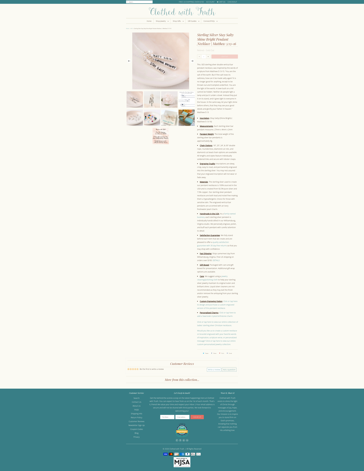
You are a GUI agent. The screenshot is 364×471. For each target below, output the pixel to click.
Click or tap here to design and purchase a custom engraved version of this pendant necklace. (217, 304)
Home (149, 21)
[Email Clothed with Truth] (187, 440)
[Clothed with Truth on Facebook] (177, 440)
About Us (136, 406)
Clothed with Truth (176, 449)
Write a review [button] (214, 369)
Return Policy (136, 417)
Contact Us (136, 402)
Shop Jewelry (161, 21)
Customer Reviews (136, 421)
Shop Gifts (177, 21)
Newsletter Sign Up (136, 425)
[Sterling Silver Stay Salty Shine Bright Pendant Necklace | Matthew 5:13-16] (161, 61)
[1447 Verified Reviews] (182, 437)
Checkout (232, 2)
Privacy (136, 437)
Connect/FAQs (210, 21)
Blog (136, 433)
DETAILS (216, 260)
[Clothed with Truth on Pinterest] (180, 440)
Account (210, 2)
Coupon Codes (136, 429)
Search (137, 398)
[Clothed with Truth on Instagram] (183, 440)
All (132, 28)
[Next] (192, 61)
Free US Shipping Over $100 (191, 2)
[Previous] (129, 61)
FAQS (136, 409)
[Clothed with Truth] (182, 11)
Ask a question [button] (229, 369)
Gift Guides (192, 21)
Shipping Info (136, 413)
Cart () (221, 2)
